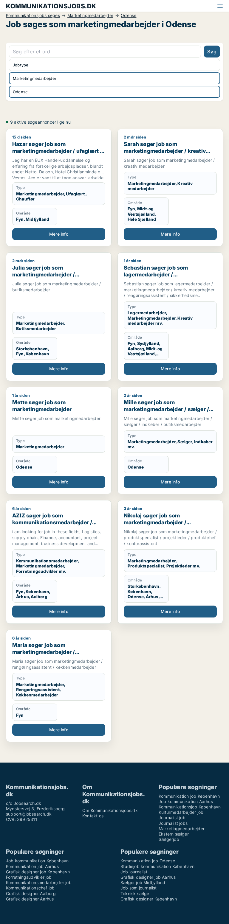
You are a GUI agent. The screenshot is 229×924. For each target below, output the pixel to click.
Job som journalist (138, 887)
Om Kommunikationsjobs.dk (110, 810)
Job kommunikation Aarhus (186, 801)
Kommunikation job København (189, 796)
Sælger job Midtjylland (142, 882)
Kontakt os (92, 815)
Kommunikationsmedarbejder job (39, 882)
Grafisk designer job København (38, 871)
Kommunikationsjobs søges (33, 15)
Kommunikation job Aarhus (32, 866)
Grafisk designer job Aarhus (148, 877)
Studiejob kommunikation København (157, 866)
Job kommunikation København (37, 860)
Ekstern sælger (174, 833)
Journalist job (172, 817)
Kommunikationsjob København (190, 806)
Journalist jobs (173, 823)
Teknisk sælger (135, 893)
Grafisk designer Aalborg (31, 893)
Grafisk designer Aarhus (30, 898)
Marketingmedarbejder (90, 15)
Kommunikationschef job (30, 887)
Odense (128, 15)
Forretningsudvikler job (29, 877)
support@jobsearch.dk (29, 813)
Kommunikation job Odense (147, 860)
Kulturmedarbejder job (181, 812)
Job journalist (133, 871)
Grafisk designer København (148, 898)
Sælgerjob (169, 839)
